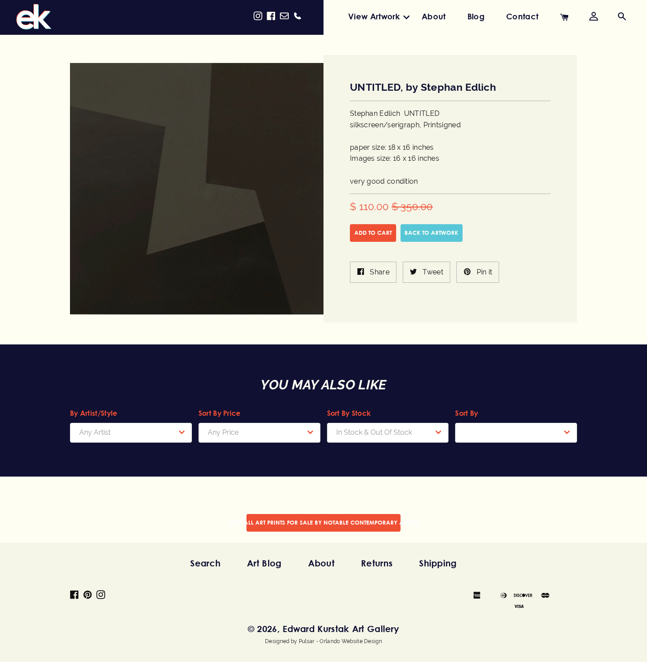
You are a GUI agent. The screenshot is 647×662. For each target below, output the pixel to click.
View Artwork (374, 16)
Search (205, 563)
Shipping (437, 563)
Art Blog (264, 563)
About (434, 16)
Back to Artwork (431, 232)
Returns (377, 563)
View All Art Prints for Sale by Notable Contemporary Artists (323, 522)
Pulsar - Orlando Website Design (340, 641)
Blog (476, 16)
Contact (522, 16)
